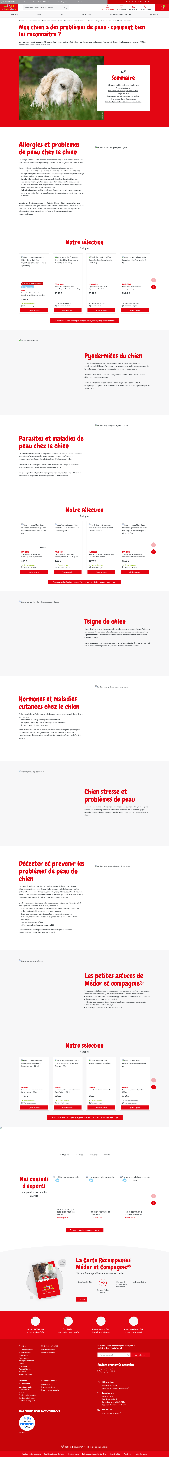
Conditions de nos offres (27, 1395)
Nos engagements (25, 1352)
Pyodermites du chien (123, 88)
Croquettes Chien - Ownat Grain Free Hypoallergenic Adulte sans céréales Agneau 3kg (32, 295)
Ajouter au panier (34, 310)
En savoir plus (61, 1217)
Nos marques (86, 14)
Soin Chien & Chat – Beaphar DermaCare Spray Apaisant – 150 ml (67, 1091)
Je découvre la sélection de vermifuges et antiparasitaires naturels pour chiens (84, 582)
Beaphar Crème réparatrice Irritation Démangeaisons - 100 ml (32, 1091)
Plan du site (127, 1454)
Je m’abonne (140, 1355)
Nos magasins (24, 1358)
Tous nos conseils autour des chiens (84, 1230)
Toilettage (79, 1155)
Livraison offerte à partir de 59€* (119, 2)
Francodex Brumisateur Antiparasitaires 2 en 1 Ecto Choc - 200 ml (101, 555)
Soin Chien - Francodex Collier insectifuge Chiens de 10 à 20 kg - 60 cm (66, 556)
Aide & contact (149, 2)
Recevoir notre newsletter (50, 1390)
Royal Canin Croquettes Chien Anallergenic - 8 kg (131, 287)
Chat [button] (61, 14)
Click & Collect (68, 1329)
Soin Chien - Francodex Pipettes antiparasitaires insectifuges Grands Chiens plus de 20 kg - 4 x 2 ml (133, 556)
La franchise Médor (48, 1349)
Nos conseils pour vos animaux (120, 14)
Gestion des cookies (141, 1454)
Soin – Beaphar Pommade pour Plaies (100, 1090)
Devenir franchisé (162, 2)
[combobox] (44, 7)
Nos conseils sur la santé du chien (74, 21)
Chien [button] (39, 14)
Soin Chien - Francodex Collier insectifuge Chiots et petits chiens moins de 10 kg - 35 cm (32, 556)
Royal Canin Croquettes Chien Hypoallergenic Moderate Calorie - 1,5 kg (67, 287)
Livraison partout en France (101, 1329)
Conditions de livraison (27, 1398)
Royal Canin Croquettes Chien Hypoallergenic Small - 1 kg (98, 287)
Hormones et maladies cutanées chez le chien (123, 96)
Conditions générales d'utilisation (54, 1454)
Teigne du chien (123, 93)
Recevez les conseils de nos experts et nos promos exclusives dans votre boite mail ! (116, 1346)
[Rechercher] (65, 8)
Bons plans (15, 14)
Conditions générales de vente (31, 1454)
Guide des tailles (24, 1389)
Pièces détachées (114, 1454)
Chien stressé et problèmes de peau (123, 99)
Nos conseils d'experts (33, 21)
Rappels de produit (25, 1374)
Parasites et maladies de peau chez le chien (123, 90)
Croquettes (93, 1155)
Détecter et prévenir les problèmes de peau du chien (123, 102)
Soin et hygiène (63, 1155)
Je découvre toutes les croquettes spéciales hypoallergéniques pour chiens (84, 320)
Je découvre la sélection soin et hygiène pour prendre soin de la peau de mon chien (84, 1117)
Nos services (154, 14)
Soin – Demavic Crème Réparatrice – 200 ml (133, 1091)
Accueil (21, 21)
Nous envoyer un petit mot (110, 1413)
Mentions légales (73, 1454)
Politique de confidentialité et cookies (94, 1454)
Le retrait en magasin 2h (27, 1401)
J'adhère (81, 1299)
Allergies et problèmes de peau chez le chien (123, 85)
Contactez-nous (47, 1384)
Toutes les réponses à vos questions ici (114, 1388)
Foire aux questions (48, 1387)
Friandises (107, 1155)
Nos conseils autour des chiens (52, 21)
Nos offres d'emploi (48, 1352)
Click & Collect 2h (137, 2)
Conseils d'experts (25, 1387)
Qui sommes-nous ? (26, 1349)
